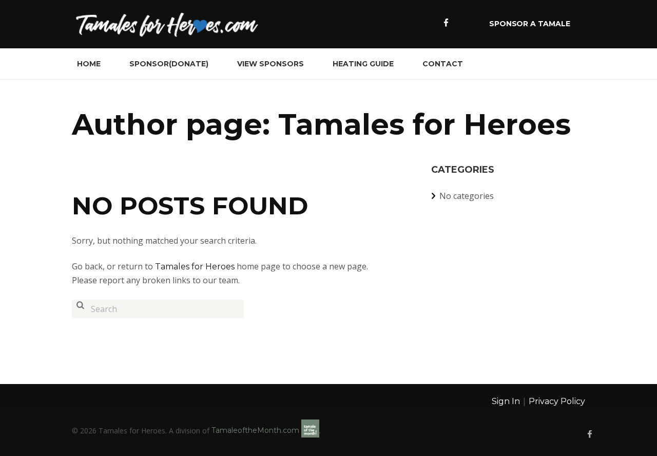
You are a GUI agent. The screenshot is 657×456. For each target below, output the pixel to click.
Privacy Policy (557, 401)
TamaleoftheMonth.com (256, 430)
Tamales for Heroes (195, 266)
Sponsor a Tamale (529, 23)
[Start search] (80, 309)
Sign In (506, 401)
